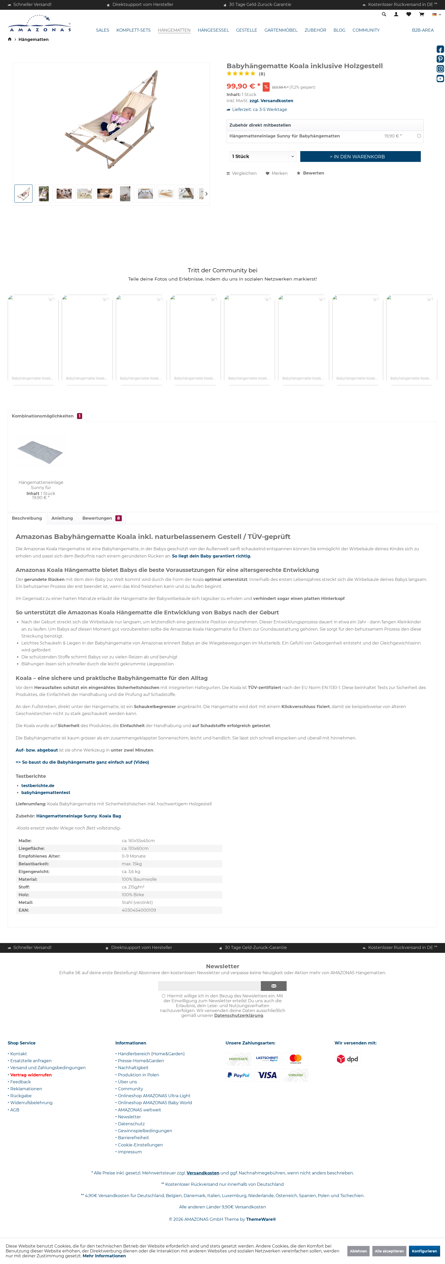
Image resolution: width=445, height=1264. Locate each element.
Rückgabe (21, 1095)
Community (130, 1088)
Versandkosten (203, 1173)
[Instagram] (440, 69)
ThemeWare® (261, 1219)
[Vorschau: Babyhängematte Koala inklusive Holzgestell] (64, 194)
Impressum (130, 1151)
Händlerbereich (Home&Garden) (151, 1053)
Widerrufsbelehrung (31, 1102)
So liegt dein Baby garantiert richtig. (211, 556)
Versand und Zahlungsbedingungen (48, 1067)
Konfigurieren (424, 1251)
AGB (14, 1110)
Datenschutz (131, 1123)
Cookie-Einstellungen (140, 1145)
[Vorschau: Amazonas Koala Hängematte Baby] (23, 194)
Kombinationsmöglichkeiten (46, 416)
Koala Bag (110, 816)
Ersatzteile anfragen (31, 1060)
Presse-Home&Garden (141, 1060)
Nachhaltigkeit (133, 1067)
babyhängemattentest (45, 792)
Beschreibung (27, 518)
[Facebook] (440, 49)
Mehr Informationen (104, 1255)
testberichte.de (37, 785)
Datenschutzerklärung (238, 1015)
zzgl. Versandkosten (271, 100)
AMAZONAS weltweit (139, 1110)
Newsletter (129, 1116)
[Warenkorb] (421, 14)
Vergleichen (244, 173)
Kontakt (18, 1053)
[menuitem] (421, 15)
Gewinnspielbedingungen (145, 1130)
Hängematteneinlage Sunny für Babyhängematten (284, 136)
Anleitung (62, 518)
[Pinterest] (440, 59)
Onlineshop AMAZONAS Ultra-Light (154, 1095)
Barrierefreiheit (133, 1137)
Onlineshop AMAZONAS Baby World (155, 1102)
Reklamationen (26, 1088)
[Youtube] (440, 78)
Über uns (127, 1081)
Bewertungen (101, 518)
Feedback (20, 1081)
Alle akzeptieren (389, 1251)
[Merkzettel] (408, 14)
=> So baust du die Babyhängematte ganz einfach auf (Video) (82, 762)
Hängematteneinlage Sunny (66, 816)
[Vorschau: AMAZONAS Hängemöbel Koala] (44, 194)
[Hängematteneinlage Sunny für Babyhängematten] (40, 453)
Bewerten (313, 173)
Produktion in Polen (138, 1075)
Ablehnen (358, 1251)
